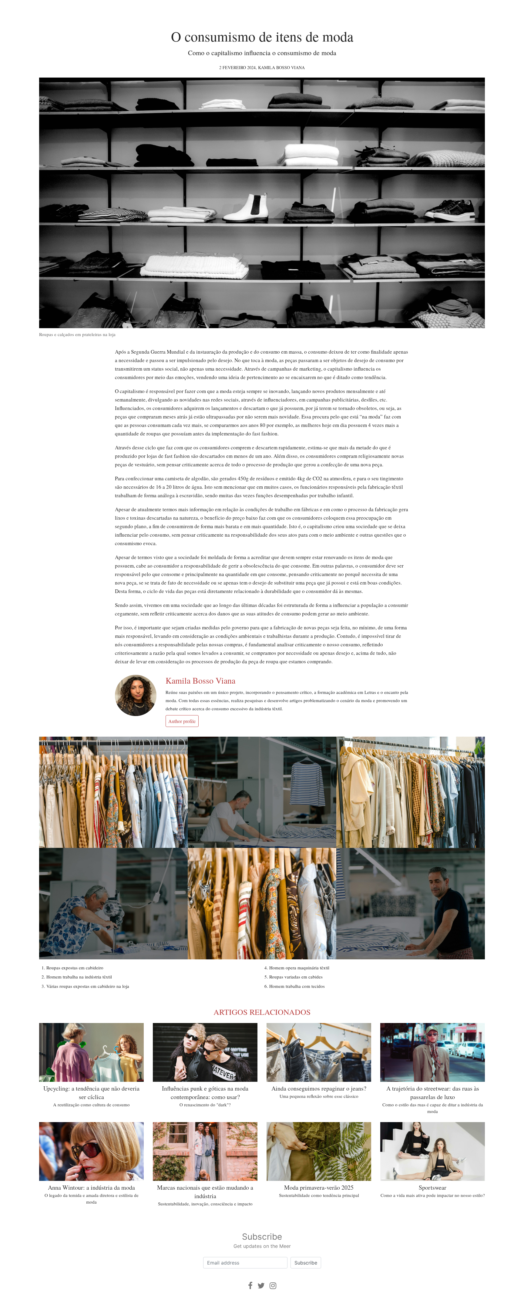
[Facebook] (250, 1285)
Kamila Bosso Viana (281, 67)
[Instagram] (273, 1285)
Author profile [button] (182, 721)
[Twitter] (261, 1285)
